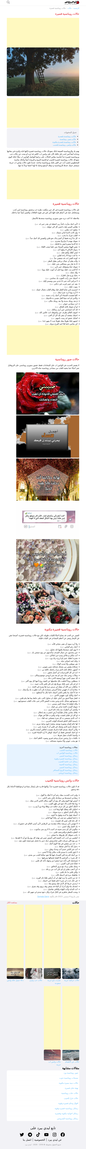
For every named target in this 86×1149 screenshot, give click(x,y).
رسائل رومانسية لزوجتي (68, 773)
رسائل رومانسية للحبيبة (68, 764)
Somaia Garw (43, 896)
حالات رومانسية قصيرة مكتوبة (64, 142)
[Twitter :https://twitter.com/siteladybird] (21, 1136)
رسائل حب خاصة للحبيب (68, 761)
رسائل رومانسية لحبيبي (68, 756)
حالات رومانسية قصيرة (67, 136)
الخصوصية (39, 1139)
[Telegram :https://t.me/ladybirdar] (30, 1136)
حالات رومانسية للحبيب (68, 750)
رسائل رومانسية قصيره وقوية (66, 759)
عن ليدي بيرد (55, 1139)
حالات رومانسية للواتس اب (67, 753)
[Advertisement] (43, 32)
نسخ (36, 224)
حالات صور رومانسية (68, 139)
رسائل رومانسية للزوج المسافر (65, 770)
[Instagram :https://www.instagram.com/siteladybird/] (54, 1136)
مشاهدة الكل (12, 902)
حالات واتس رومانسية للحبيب (64, 145)
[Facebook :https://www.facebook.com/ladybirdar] (62, 1136)
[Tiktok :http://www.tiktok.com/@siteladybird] (38, 1136)
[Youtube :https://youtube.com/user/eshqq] (46, 1136)
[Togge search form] (8, 2)
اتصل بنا (27, 1139)
